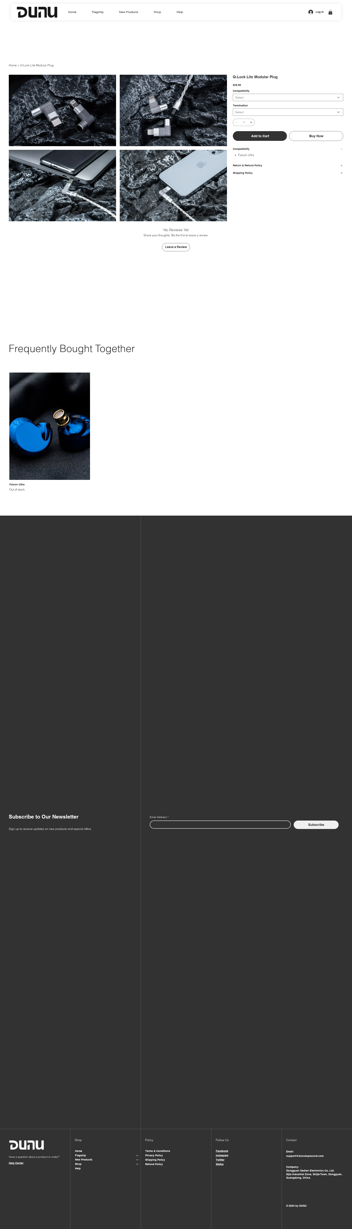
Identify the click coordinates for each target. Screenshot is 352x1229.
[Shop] (137, 1164)
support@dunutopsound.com (305, 1155)
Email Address (159, 817)
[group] (176, 432)
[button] (97, 12)
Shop (78, 1164)
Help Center (16, 1163)
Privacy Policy (154, 1155)
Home (78, 1151)
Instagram (222, 1155)
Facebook (222, 1151)
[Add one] (251, 122)
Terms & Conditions (157, 1151)
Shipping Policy (155, 1159)
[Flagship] (137, 1155)
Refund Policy (154, 1164)
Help (78, 1168)
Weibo (220, 1164)
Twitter (220, 1159)
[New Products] (137, 1160)
